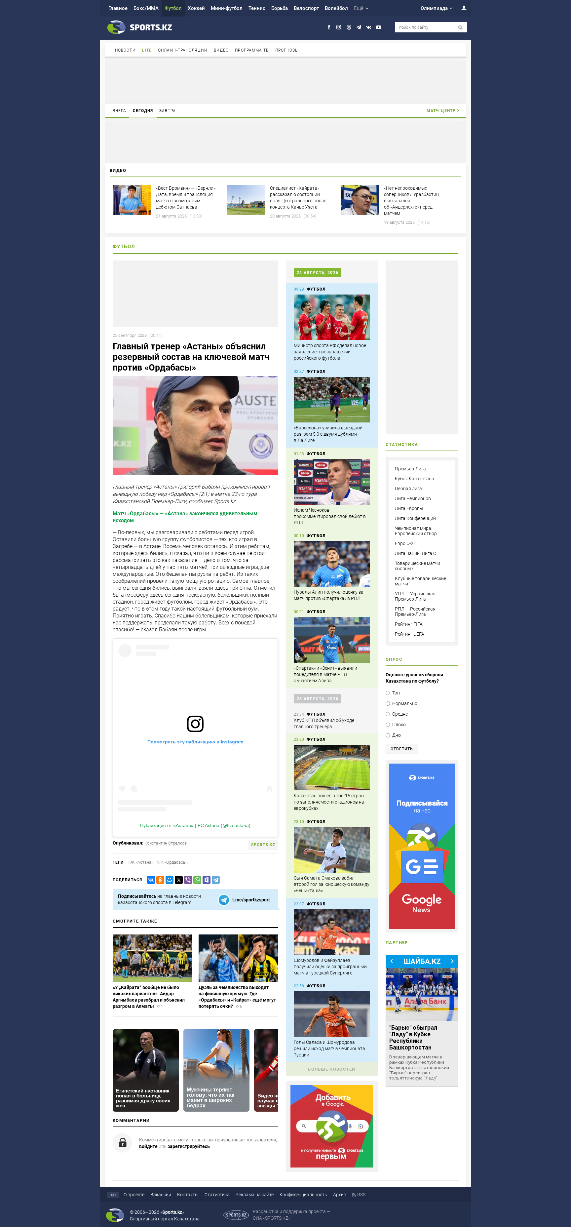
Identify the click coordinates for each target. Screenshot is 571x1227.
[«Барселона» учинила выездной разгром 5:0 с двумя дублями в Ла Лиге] (332, 399)
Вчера (120, 110)
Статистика (217, 1194)
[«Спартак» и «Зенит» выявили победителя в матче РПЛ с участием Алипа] (332, 640)
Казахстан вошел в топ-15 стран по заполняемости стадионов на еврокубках (329, 802)
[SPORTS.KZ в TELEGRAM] (358, 27)
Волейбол (336, 8)
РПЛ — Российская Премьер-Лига (415, 611)
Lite (147, 50)
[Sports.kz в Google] (331, 1165)
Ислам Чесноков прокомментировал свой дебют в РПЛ (330, 516)
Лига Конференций (415, 518)
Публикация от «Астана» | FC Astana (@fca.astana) (195, 825)
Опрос (394, 659)
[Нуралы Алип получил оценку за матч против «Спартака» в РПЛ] (332, 564)
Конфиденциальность (303, 1194)
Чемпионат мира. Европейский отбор (416, 531)
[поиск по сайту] (460, 27)
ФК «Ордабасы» (172, 862)
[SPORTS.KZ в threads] (348, 27)
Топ (396, 692)
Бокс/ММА (146, 8)
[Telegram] (214, 880)
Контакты (188, 1194)
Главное (118, 8)
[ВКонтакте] (149, 880)
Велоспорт (306, 8)
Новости (125, 50)
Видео (221, 50)
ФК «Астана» (141, 862)
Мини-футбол (227, 8)
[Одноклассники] (159, 880)
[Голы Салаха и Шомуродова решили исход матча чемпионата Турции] (332, 1014)
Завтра (167, 110)
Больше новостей (332, 1069)
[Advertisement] (285, 82)
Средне (400, 714)
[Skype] (205, 880)
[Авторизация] (460, 8)
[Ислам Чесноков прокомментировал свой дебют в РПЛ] (332, 482)
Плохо (399, 724)
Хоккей (196, 8)
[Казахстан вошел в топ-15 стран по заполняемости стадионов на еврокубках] (332, 767)
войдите (148, 1146)
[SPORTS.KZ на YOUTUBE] (378, 27)
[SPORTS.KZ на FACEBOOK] (328, 27)
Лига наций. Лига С (415, 553)
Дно (396, 735)
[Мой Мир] (168, 880)
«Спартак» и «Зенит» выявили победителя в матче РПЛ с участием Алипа (325, 674)
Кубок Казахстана (414, 478)
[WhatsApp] (196, 880)
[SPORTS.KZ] (422, 846)
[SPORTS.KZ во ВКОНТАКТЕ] (368, 27)
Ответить (402, 749)
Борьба (279, 8)
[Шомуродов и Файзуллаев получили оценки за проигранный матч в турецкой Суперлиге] (332, 932)
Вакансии (160, 1194)
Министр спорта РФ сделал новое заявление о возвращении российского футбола (330, 352)
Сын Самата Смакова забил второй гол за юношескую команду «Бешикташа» (331, 884)
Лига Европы (409, 508)
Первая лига (408, 488)
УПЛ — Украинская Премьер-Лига (415, 596)
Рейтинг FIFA (409, 624)
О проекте (134, 1194)
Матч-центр (441, 110)
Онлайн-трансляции (183, 50)
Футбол (173, 8)
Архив (339, 1194)
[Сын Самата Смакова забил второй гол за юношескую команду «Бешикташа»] (332, 850)
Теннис (256, 8)
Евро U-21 (405, 543)
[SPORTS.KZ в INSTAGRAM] (338, 27)
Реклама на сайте (255, 1194)
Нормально (404, 703)
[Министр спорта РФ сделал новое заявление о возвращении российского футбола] (332, 317)
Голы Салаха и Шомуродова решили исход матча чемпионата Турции (329, 1048)
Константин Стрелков (165, 843)
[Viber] (186, 880)
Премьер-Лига (410, 468)
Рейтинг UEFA (409, 634)
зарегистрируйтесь (189, 1146)
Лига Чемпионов (413, 498)
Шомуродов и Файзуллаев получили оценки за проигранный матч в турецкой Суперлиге (330, 966)
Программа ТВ (252, 50)
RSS (361, 1194)
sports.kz (263, 845)
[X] (177, 880)
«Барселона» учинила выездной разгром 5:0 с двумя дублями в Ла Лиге (328, 434)
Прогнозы (287, 50)
